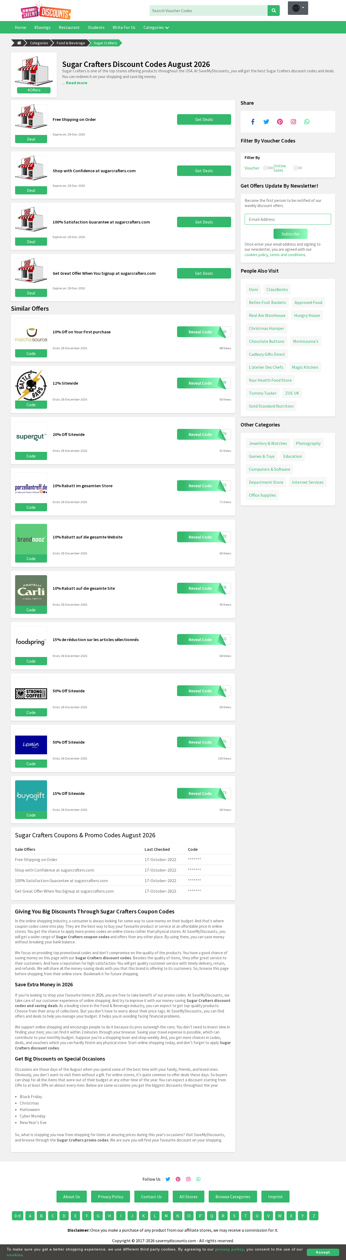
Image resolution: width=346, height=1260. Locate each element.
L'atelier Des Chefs (266, 367)
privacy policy (229, 1249)
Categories (154, 27)
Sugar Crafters (105, 42)
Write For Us (124, 27)
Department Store (266, 482)
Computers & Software (269, 469)
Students (96, 27)
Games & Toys (262, 456)
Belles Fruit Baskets (267, 302)
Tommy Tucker (263, 393)
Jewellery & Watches (268, 443)
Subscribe (291, 233)
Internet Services (308, 482)
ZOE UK (292, 393)
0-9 (18, 1215)
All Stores (188, 1196)
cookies (15, 1255)
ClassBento (277, 289)
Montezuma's (305, 341)
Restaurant (69, 27)
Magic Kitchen (305, 367)
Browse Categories (232, 1196)
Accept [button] (323, 1252)
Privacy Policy (110, 1196)
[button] (298, 8)
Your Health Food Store (270, 380)
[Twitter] (266, 121)
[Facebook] (252, 121)
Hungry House (307, 315)
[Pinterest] (279, 121)
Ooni (253, 289)
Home (20, 27)
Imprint (275, 1196)
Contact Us (151, 1196)
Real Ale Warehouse (267, 315)
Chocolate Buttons (266, 341)
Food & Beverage (71, 42)
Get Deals (204, 119)
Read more (76, 82)
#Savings (42, 27)
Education (292, 456)
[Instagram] (293, 121)
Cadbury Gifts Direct (267, 354)
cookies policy (256, 254)
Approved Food (308, 302)
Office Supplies (262, 495)
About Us (71, 1196)
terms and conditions (287, 254)
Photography (308, 443)
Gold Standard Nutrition (271, 406)
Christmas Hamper (266, 328)
